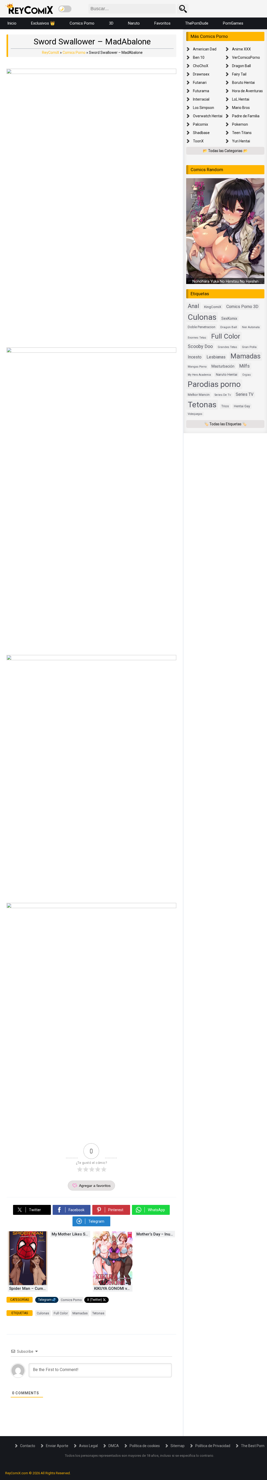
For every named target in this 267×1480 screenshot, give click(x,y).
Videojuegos (195, 414)
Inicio (11, 23)
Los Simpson (203, 108)
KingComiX (212, 307)
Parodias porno (214, 384)
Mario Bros (241, 108)
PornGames (233, 23)
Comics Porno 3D (242, 306)
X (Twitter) (94, 1300)
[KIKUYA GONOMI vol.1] (113, 1284)
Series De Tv (223, 395)
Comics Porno (82, 23)
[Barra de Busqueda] (183, 9)
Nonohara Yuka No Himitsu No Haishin (225, 281)
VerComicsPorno (246, 57)
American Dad (204, 49)
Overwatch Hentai (207, 116)
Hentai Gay (242, 406)
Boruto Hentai (243, 82)
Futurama (201, 91)
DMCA (113, 1446)
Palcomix (200, 124)
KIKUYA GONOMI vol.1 (113, 1288)
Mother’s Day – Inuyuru (155, 1234)
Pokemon (240, 124)
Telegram (45, 1300)
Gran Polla (249, 347)
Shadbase (201, 133)
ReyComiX (50, 52)
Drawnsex (201, 74)
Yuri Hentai (241, 141)
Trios (225, 406)
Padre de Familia (245, 116)
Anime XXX (241, 49)
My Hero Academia (199, 374)
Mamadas (80, 1313)
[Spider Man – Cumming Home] (28, 1284)
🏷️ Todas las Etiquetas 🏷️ (225, 424)
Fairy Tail (239, 74)
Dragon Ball (241, 66)
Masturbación (222, 366)
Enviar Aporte (57, 1446)
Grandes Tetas (227, 347)
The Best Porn (252, 1446)
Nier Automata (251, 327)
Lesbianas (216, 357)
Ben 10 (198, 57)
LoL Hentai (240, 99)
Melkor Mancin (199, 395)
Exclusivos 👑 (43, 23)
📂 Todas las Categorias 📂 (225, 151)
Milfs (244, 366)
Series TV (244, 394)
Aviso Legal (88, 1446)
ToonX (198, 141)
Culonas (43, 1313)
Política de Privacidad (212, 1446)
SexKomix (229, 318)
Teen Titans (242, 133)
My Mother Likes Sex (71, 1234)
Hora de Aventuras (247, 91)
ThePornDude (196, 23)
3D (111, 23)
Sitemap (178, 1446)
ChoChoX (200, 66)
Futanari (200, 82)
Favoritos (162, 23)
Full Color (61, 1313)
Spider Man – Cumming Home (28, 1288)
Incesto (195, 357)
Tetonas (98, 1313)
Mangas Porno (197, 366)
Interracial (201, 99)
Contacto (27, 1446)
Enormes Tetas (197, 337)
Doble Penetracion (201, 327)
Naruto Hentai (226, 374)
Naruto (134, 23)
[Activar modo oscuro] (64, 8)
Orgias (246, 374)
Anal (193, 306)
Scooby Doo (200, 346)
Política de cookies (145, 1446)
